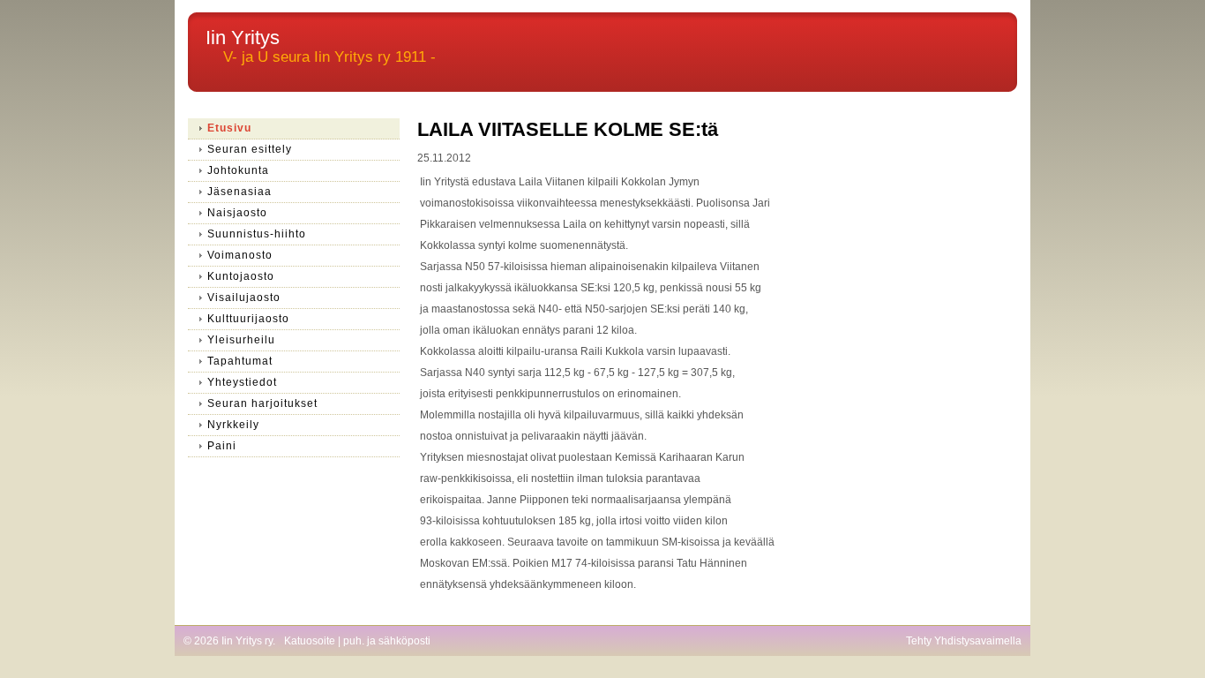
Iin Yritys (243, 37)
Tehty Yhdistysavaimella (964, 641)
